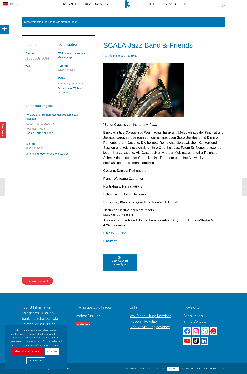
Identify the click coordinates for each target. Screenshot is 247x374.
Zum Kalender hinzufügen (120, 262)
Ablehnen (52, 351)
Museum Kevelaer (144, 321)
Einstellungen (36, 361)
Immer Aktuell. (194, 321)
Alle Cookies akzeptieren (27, 351)
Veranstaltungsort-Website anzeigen (47, 153)
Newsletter (192, 307)
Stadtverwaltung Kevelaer (150, 327)
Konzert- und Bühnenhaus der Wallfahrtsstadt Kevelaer (52, 117)
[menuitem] (70, 4)
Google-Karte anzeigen (39, 133)
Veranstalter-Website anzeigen (70, 90)
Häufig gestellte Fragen (94, 307)
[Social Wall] (222, 4)
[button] (4, 29)
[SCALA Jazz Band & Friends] (2, 187)
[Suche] (184, 4)
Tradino (67, 369)
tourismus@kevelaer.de (40, 319)
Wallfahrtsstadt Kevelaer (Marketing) (72, 55)
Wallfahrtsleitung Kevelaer (150, 316)
